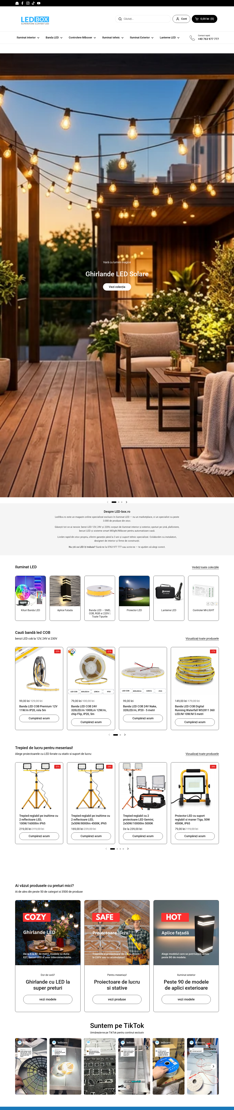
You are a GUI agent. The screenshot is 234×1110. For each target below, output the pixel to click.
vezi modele (47, 999)
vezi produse (117, 999)
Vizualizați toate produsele (202, 638)
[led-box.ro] (34, 19)
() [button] (208, 19)
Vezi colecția (117, 286)
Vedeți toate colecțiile (205, 567)
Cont (184, 18)
